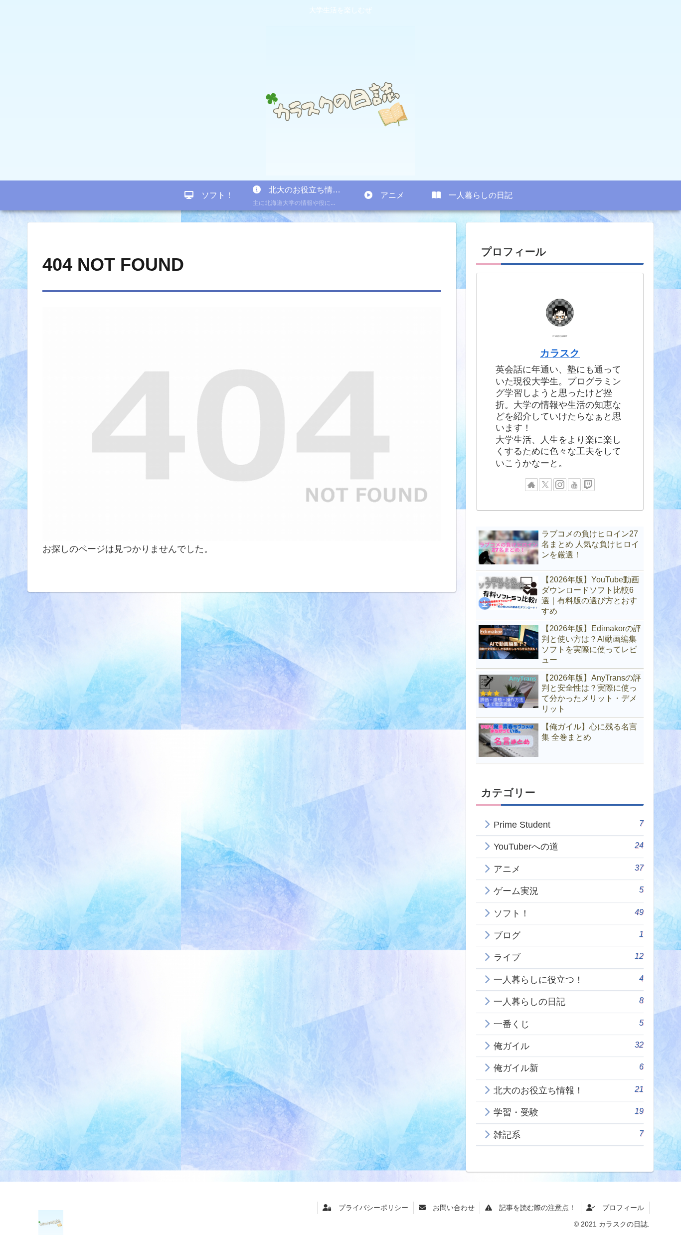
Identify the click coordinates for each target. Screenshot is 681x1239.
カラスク (560, 353)
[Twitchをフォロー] (588, 484)
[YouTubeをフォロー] (574, 484)
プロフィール (619, 1208)
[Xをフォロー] (545, 484)
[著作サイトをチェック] (531, 484)
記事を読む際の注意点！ (534, 1208)
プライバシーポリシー (370, 1208)
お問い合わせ (450, 1208)
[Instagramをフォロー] (559, 484)
